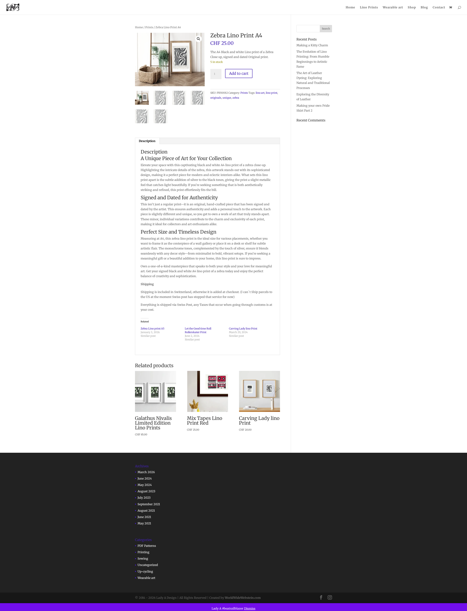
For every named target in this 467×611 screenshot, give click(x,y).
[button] (198, 39)
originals (215, 97)
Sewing (143, 558)
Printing (143, 552)
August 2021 (146, 510)
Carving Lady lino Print (243, 328)
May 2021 (144, 523)
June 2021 (144, 517)
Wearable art (393, 7)
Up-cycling (145, 571)
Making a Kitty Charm (312, 45)
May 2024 (145, 485)
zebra (235, 97)
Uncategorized (148, 565)
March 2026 (146, 472)
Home (350, 7)
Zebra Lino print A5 (152, 328)
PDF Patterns (147, 546)
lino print (271, 92)
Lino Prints (369, 7)
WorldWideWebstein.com (243, 598)
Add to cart (238, 73)
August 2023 (146, 491)
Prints (149, 27)
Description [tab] (147, 141)
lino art (260, 92)
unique (227, 97)
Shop (412, 7)
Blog (424, 7)
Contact (439, 7)
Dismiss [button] (249, 608)
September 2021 (149, 504)
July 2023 (144, 497)
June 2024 (145, 478)
